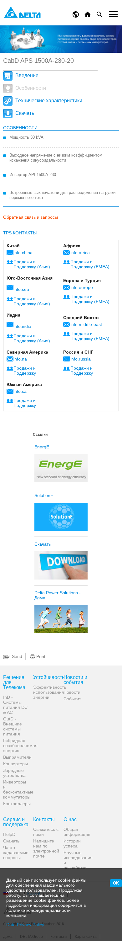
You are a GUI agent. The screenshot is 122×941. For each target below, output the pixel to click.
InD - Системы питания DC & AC (15, 705)
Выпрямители (15, 757)
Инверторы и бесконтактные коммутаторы (15, 789)
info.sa (20, 391)
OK (116, 883)
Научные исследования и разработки (76, 860)
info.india (22, 326)
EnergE (41, 446)
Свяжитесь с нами (45, 832)
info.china (23, 252)
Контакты (44, 819)
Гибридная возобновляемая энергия (15, 745)
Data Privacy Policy (25, 924)
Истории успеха (72, 843)
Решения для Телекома (14, 682)
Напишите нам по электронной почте (45, 848)
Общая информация (76, 832)
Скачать (24, 113)
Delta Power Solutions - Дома (57, 595)
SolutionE (43, 495)
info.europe (81, 287)
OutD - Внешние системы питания (12, 726)
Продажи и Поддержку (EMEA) (89, 264)
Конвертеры (15, 763)
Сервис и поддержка (15, 822)
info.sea (21, 289)
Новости (72, 692)
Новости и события (75, 680)
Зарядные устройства (14, 773)
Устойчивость (45, 677)
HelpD (9, 834)
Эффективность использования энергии (45, 692)
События (73, 698)
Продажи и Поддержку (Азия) (31, 264)
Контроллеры (15, 803)
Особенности (30, 88)
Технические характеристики (48, 100)
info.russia (80, 358)
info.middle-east (86, 324)
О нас (70, 819)
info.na (20, 358)
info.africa (80, 252)
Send (16, 656)
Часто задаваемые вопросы (15, 852)
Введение (26, 75)
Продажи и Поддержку (24, 371)
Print (40, 656)
